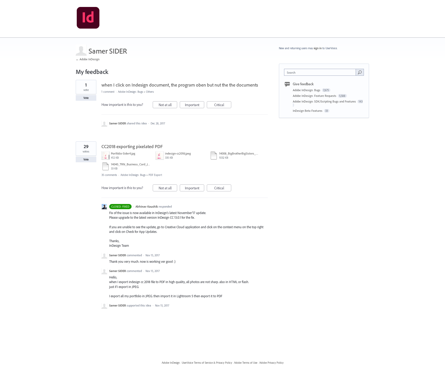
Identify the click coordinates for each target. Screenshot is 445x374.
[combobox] (321, 72)
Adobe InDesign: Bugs (130, 92)
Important (194, 105)
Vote (86, 98)
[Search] (360, 72)
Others (150, 92)
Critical (222, 105)
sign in (318, 48)
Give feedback (303, 84)
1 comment (107, 92)
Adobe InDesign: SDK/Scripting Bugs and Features (325, 101)
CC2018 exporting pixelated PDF (132, 146)
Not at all (168, 105)
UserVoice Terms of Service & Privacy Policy (207, 362)
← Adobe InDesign (87, 59)
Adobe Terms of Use (245, 362)
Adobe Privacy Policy (271, 362)
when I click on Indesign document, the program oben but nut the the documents (179, 85)
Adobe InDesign (171, 362)
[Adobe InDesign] (88, 18)
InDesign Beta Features (308, 111)
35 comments (109, 175)
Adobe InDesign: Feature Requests (315, 96)
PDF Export (155, 175)
